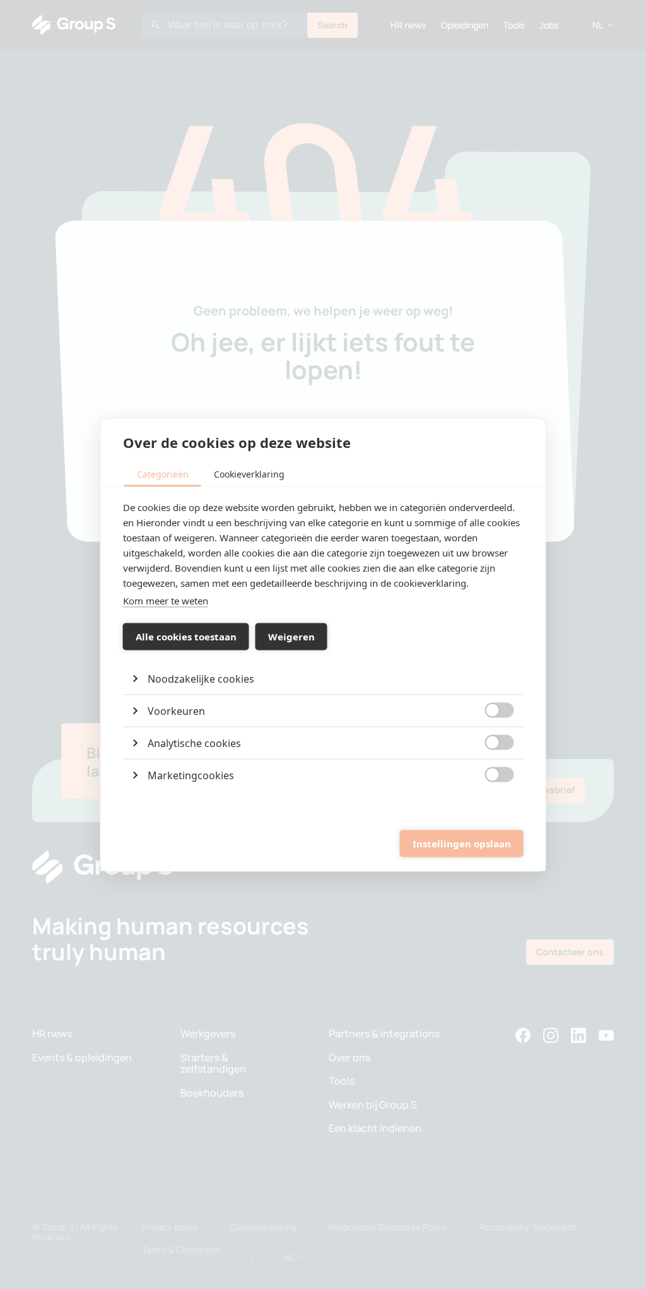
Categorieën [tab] (163, 474)
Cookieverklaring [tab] (249, 474)
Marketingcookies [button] (191, 775)
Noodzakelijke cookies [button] (201, 678)
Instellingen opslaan (462, 843)
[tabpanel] (323, 645)
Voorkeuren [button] (176, 710)
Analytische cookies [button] (194, 743)
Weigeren (291, 636)
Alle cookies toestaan (186, 636)
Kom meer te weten (165, 600)
